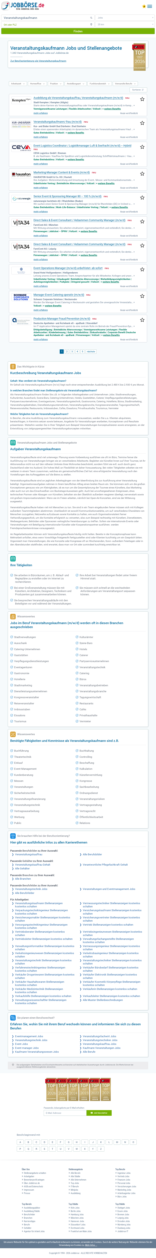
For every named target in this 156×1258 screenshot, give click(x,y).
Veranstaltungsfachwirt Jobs (99, 1036)
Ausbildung (75, 1193)
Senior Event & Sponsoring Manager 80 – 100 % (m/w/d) (67, 196)
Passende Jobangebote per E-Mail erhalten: (64, 1108)
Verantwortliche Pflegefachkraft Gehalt (105, 864)
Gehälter (27, 1228)
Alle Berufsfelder (24, 893)
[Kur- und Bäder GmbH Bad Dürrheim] (21, 124)
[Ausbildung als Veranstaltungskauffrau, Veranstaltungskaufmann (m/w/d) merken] (142, 99)
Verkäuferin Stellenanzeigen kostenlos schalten (110, 989)
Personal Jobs (123, 1183)
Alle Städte (75, 1176)
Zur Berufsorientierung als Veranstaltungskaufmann (38, 60)
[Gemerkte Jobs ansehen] (144, 6)
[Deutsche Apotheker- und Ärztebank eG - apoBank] (21, 321)
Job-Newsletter (100, 1112)
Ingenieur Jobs (124, 1173)
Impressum (29, 1189)
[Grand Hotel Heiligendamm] (21, 270)
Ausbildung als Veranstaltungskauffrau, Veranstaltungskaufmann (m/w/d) (78, 97)
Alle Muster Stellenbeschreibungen (103, 1000)
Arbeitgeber (29, 1176)
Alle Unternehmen (78, 1179)
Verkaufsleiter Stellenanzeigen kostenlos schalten (111, 996)
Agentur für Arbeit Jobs (34, 1231)
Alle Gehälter (22, 868)
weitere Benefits (112, 108)
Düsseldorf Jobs (78, 1224)
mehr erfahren (41, 113)
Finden (78, 31)
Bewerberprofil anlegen (34, 1179)
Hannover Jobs (77, 1221)
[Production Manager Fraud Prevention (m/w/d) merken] (142, 320)
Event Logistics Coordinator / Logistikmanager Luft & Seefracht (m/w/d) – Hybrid (82, 145)
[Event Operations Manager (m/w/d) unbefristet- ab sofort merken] (142, 269)
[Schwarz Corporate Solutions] (21, 297)
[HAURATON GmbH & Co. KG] (21, 175)
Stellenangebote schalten (35, 1173)
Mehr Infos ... (91, 1245)
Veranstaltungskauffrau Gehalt (32, 864)
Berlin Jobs (76, 1211)
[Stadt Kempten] (21, 100)
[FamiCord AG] (21, 222)
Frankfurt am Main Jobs (81, 1231)
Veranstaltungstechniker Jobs (100, 1040)
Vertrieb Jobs (123, 1176)
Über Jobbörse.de (32, 1183)
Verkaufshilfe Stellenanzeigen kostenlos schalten (43, 996)
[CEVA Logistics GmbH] (21, 148)
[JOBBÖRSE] (23, 7)
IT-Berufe (75, 1186)
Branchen (28, 1218)
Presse (27, 1193)
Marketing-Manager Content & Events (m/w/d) (62, 172)
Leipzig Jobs (123, 1218)
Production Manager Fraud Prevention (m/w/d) (62, 318)
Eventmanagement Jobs (29, 1036)
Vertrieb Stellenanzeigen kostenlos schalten (108, 924)
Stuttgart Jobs (123, 1207)
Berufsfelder (29, 1214)
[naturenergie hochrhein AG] (21, 199)
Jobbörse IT (122, 1231)
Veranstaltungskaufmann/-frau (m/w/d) (58, 121)
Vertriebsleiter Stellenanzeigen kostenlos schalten (44, 939)
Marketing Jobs (124, 1189)
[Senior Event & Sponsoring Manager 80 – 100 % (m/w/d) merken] (142, 197)
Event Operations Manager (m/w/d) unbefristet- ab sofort (68, 268)
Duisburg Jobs (123, 1228)
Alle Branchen (23, 878)
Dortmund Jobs (77, 1228)
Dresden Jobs (123, 1221)
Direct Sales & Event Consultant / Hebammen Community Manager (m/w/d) (79, 220)
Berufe (27, 1224)
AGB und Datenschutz (33, 1186)
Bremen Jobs (123, 1214)
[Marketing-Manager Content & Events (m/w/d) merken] (142, 173)
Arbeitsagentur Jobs (126, 1193)
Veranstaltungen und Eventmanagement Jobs (109, 889)
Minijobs (74, 1189)
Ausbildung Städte (32, 1211)
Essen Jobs (122, 1211)
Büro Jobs (122, 1196)
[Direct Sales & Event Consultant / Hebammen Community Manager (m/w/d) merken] (142, 221)
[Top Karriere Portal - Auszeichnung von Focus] (78, 1090)
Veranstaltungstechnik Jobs (31, 889)
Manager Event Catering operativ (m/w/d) (59, 294)
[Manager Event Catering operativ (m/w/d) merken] (142, 296)
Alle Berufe (89, 1051)
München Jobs (77, 1218)
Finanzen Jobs (123, 1179)
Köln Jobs (75, 1207)
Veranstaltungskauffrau (28, 854)
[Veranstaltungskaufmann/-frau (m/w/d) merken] (142, 123)
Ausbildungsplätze (32, 1207)
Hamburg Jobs (77, 1214)
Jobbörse (75, 1253)
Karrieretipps (29, 1221)
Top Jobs (75, 1183)
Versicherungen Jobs (126, 1186)
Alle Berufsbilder (92, 854)
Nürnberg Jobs (124, 1224)
